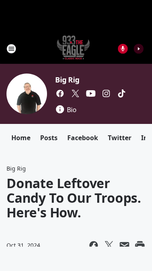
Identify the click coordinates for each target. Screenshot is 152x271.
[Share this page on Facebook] (93, 245)
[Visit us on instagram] (106, 93)
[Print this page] (140, 245)
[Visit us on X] (75, 93)
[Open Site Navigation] (11, 49)
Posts (49, 137)
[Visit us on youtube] (91, 93)
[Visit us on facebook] (60, 93)
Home (20, 137)
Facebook (82, 137)
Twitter (119, 137)
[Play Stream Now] (138, 49)
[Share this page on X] (109, 245)
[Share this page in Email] (124, 245)
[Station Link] (73, 48)
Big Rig (67, 80)
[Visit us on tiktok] (121, 93)
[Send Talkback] (123, 49)
